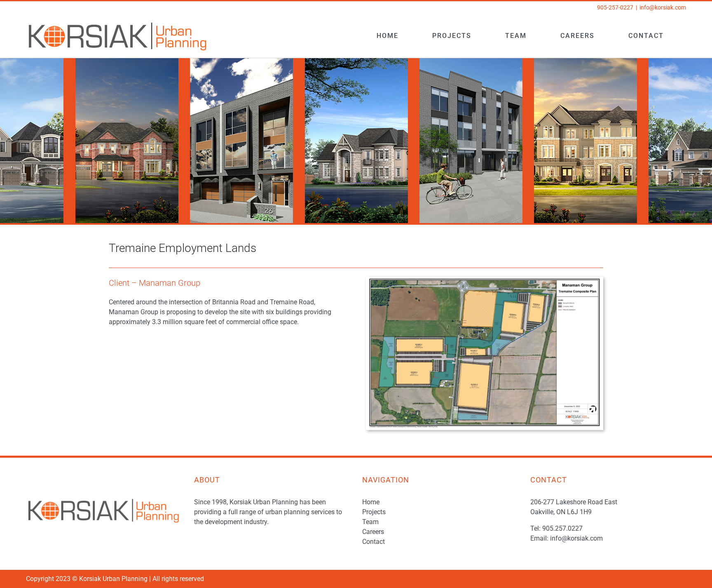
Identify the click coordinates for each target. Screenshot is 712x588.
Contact (373, 542)
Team (370, 522)
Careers (373, 532)
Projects (374, 512)
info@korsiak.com (662, 7)
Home (370, 502)
